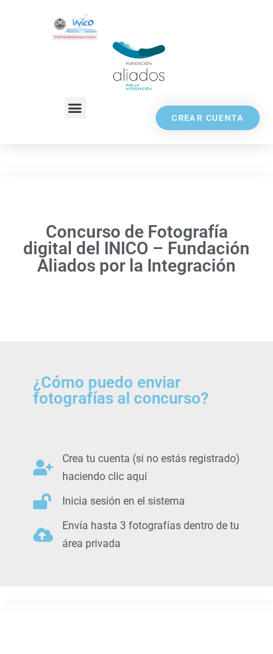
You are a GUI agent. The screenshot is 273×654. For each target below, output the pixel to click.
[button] (75, 108)
